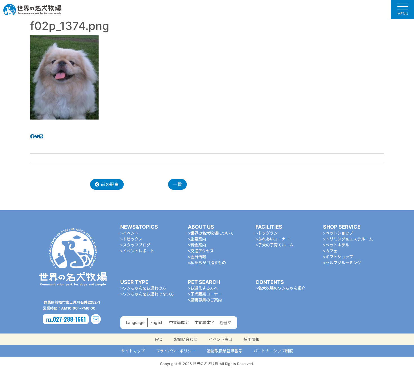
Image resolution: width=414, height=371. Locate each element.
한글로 (226, 322)
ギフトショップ (339, 256)
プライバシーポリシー (175, 350)
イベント (131, 233)
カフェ (331, 250)
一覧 (177, 184)
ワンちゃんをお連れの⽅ (144, 288)
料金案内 (198, 244)
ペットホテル (337, 244)
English (156, 322)
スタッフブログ (136, 244)
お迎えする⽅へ (204, 288)
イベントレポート (138, 250)
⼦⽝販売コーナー (206, 294)
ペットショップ (339, 233)
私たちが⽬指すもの (208, 262)
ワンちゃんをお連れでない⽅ (148, 294)
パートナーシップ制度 (273, 350)
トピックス (133, 239)
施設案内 (198, 239)
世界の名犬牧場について (212, 233)
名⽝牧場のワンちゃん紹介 (281, 288)
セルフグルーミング (343, 262)
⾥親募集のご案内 (206, 299)
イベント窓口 (220, 339)
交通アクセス (202, 250)
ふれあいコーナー (274, 239)
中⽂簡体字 (179, 322)
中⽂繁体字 (204, 322)
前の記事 (109, 184)
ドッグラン (268, 233)
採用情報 (251, 339)
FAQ (159, 339)
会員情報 (198, 256)
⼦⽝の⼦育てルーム (275, 244)
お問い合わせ (185, 339)
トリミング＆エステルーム (349, 239)
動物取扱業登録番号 (224, 350)
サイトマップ (133, 350)
